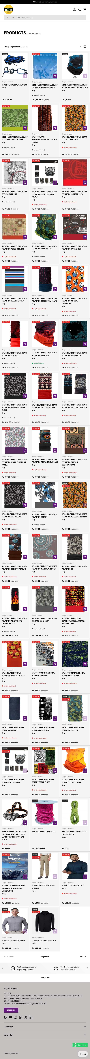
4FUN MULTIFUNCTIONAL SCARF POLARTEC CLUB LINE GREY (14, 299)
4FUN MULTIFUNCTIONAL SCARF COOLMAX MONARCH (74, 138)
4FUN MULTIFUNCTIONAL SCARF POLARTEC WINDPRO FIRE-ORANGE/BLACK (14, 620)
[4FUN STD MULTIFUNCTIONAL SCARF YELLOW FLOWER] (75, 760)
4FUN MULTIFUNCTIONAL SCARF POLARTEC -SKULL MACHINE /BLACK (44, 194)
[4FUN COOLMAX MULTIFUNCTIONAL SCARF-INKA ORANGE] (45, 118)
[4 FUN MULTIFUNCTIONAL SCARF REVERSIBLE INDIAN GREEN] (15, 118)
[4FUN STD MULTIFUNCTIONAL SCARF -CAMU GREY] (15, 708)
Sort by (6, 47)
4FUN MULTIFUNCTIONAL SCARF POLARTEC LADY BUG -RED (13, 675)
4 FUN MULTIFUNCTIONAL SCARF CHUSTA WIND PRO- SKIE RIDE (44, 86)
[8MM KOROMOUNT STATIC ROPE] (45, 813)
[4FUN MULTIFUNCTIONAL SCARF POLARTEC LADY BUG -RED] (15, 654)
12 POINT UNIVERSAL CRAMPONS (14, 85)
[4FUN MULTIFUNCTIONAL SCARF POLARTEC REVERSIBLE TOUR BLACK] (15, 386)
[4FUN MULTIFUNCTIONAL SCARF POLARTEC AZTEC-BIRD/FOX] (15, 227)
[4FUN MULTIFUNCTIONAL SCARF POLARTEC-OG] (75, 547)
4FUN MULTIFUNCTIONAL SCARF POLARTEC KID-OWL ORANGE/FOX (74, 301)
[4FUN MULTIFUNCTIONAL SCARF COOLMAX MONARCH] (75, 118)
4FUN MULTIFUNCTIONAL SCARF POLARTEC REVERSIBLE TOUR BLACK (14, 407)
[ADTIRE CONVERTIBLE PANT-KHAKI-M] (45, 866)
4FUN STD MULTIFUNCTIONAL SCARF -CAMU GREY (13, 728)
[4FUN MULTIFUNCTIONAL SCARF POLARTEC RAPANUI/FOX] (75, 334)
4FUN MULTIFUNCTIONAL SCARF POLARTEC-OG (74, 567)
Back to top (45, 978)
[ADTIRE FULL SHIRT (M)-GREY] (15, 921)
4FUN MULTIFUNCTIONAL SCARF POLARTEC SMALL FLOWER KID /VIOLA (14, 462)
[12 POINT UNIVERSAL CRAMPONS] (15, 66)
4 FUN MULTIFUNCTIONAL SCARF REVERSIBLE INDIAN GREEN (14, 138)
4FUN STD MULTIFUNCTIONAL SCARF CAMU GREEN (73, 728)
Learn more (53, 2)
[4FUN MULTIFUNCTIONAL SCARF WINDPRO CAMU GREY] (45, 599)
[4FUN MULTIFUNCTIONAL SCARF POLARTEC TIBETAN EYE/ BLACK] (45, 440)
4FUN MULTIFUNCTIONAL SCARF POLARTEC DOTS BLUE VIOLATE (44, 299)
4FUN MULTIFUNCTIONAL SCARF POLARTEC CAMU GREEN (44, 247)
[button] (79, 9)
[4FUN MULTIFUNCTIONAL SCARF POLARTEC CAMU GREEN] (45, 227)
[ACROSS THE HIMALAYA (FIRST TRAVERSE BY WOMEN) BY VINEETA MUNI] (15, 866)
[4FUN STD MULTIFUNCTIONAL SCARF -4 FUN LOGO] (45, 654)
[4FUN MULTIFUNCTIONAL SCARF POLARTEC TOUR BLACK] (15, 495)
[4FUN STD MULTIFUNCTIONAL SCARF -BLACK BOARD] (75, 654)
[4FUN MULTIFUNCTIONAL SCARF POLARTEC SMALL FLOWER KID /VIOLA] (15, 440)
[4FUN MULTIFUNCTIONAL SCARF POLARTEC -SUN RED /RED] (75, 172)
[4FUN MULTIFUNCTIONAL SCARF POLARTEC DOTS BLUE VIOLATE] (45, 279)
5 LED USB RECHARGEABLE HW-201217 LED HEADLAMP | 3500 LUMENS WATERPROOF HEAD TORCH (14, 836)
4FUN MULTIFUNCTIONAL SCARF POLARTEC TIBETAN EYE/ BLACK (45, 460)
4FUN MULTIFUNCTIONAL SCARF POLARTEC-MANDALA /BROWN (44, 567)
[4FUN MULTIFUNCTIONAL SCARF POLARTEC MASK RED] (45, 334)
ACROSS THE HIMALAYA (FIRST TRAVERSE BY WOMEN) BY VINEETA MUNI (14, 888)
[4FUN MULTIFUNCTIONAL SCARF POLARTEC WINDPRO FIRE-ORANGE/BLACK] (15, 599)
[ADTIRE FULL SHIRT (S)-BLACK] (45, 921)
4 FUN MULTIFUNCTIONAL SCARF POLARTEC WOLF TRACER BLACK (75, 86)
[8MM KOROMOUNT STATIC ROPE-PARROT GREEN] (75, 813)
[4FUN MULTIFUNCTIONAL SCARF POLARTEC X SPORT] (45, 495)
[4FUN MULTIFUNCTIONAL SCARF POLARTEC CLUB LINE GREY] (15, 279)
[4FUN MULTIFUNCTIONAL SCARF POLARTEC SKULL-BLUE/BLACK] (75, 386)
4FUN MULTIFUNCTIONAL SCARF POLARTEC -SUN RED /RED (74, 192)
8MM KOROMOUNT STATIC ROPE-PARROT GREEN (74, 833)
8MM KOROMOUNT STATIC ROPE (44, 832)
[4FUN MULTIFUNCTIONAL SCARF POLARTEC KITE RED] (15, 334)
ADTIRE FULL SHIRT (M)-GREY (13, 940)
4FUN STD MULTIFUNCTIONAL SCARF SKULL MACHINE (13, 781)
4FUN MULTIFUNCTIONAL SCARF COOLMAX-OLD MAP (14, 192)
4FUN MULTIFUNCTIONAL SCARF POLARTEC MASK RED (44, 354)
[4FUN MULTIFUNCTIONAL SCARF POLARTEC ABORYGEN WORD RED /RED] (75, 599)
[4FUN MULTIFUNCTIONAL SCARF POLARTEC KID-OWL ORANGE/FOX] (75, 279)
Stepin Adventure (13, 1053)
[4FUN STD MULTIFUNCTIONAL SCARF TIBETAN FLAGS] (45, 760)
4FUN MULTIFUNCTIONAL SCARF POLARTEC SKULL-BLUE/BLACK (74, 406)
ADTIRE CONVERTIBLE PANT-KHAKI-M (43, 886)
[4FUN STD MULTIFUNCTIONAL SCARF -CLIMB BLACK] (45, 708)
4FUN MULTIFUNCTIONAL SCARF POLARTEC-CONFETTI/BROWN (14, 567)
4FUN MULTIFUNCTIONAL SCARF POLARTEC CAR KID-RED (74, 247)
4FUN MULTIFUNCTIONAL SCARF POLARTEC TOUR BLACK (14, 515)
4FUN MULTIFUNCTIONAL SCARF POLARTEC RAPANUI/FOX (74, 354)
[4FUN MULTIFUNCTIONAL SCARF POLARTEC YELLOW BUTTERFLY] (75, 495)
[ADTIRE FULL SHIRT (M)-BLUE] (75, 866)
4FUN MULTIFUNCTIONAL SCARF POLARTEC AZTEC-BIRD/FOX (14, 247)
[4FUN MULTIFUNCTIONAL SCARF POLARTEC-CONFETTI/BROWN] (15, 547)
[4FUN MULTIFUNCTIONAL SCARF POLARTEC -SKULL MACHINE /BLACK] (45, 172)
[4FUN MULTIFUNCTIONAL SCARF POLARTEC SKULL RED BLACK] (45, 386)
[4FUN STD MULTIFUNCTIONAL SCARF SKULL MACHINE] (15, 760)
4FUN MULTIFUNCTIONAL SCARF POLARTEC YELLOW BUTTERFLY (74, 515)
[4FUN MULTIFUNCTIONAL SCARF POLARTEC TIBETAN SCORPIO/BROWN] (75, 440)
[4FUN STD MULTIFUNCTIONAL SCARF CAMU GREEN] (75, 708)
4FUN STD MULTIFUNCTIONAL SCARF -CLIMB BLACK (43, 729)
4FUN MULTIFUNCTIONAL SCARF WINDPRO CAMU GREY (44, 619)
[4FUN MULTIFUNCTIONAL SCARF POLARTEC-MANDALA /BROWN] (45, 547)
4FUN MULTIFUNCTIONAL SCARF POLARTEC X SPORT (44, 515)
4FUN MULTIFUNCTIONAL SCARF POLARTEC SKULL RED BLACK (44, 406)
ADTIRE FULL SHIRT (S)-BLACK (44, 940)
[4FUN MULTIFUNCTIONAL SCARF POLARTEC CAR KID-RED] (75, 227)
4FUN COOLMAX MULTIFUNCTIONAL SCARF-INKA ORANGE (44, 139)
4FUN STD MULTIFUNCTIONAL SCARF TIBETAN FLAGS (43, 780)
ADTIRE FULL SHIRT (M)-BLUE (73, 886)
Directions (11, 1010)
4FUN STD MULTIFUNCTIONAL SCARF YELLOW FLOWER (73, 781)
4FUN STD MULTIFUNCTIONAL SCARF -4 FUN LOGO (43, 674)
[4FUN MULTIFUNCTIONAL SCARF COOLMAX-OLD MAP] (15, 172)
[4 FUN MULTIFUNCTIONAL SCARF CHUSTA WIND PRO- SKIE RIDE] (45, 66)
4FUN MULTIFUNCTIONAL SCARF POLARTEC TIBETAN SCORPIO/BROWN (74, 462)
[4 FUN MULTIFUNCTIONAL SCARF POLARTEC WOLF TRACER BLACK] (75, 66)
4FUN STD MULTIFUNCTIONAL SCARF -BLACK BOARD (73, 674)
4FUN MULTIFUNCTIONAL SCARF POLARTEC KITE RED (14, 354)
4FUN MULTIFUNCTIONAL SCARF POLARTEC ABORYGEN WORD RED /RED (73, 620)
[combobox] (45, 17)
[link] (17, 956)
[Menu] (84, 9)
